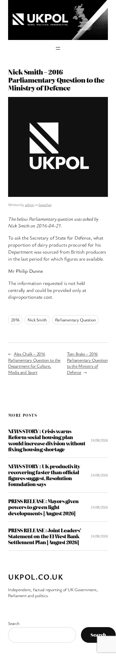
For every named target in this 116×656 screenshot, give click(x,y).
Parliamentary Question (75, 320)
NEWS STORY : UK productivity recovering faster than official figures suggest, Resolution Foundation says (44, 475)
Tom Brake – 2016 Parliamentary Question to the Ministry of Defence (87, 363)
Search (14, 623)
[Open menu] (58, 48)
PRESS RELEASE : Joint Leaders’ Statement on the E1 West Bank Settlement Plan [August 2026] (44, 536)
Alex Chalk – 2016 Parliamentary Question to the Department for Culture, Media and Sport (34, 363)
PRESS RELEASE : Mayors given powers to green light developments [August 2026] (43, 507)
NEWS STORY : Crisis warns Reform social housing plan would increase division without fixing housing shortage (46, 440)
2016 (15, 320)
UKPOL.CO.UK (35, 576)
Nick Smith (37, 320)
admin (29, 204)
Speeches (44, 204)
